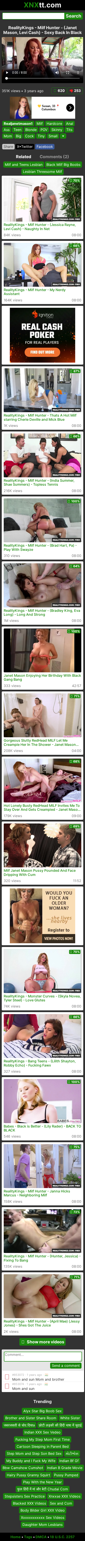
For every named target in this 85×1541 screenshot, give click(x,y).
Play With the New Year (42, 1482)
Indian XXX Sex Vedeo (42, 1432)
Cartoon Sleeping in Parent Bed (43, 1446)
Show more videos (45, 1341)
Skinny (56, 129)
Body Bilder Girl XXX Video (42, 1510)
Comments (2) (54, 156)
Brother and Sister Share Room (30, 1418)
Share (8, 146)
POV (44, 129)
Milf (40, 123)
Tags (28, 1537)
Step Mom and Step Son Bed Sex (34, 1453)
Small (53, 136)
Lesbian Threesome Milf (42, 172)
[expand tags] (63, 136)
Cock (29, 136)
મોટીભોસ (72, 1453)
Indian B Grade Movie (64, 1468)
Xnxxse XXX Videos (64, 1496)
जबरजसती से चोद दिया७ (19, 1425)
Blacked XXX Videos (29, 1503)
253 (77, 90)
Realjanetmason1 (18, 123)
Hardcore (54, 123)
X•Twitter (25, 146)
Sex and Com (61, 1503)
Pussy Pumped (66, 1475)
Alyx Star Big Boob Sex (42, 1411)
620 (61, 90)
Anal (69, 123)
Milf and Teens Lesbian (23, 164)
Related (23, 156)
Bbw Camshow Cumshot (23, 1468)
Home (15, 1537)
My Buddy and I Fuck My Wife (30, 1460)
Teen (17, 129)
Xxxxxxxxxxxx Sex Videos (42, 1517)
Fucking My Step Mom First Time (42, 1439)
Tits (69, 129)
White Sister (70, 1418)
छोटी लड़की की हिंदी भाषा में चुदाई (60, 1425)
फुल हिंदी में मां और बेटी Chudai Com (42, 1489)
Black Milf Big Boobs (63, 164)
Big (18, 136)
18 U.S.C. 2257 (62, 1537)
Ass (7, 129)
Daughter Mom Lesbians (42, 1524)
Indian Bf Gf (69, 1460)
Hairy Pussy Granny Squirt (28, 1475)
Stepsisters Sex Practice (25, 1496)
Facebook (45, 146)
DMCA (41, 1537)
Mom (8, 136)
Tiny (41, 136)
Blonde (31, 129)
